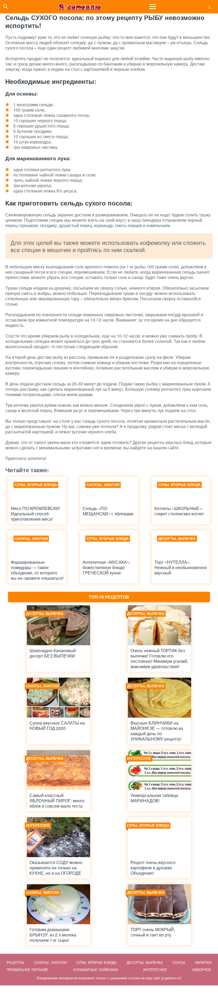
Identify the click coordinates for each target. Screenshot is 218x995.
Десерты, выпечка (145, 962)
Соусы (179, 962)
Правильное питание (27, 969)
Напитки (203, 962)
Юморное (201, 969)
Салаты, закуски (50, 962)
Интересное (155, 969)
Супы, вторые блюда (96, 962)
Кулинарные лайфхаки (95, 969)
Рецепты (15, 962)
